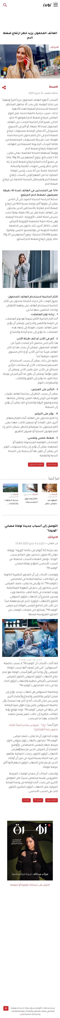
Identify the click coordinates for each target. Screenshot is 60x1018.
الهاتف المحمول (36, 465)
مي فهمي (53, 543)
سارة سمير (51, 93)
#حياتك (54, 494)
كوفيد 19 (38, 800)
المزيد (22, 1014)
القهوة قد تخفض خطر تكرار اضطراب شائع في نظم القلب (50, 502)
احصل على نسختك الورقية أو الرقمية (30, 885)
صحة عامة (52, 465)
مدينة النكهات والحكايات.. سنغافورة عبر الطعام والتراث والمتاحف (10, 502)
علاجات (26, 800)
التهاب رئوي (51, 800)
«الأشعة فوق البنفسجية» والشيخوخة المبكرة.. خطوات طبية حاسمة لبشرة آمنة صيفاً (31, 501)
